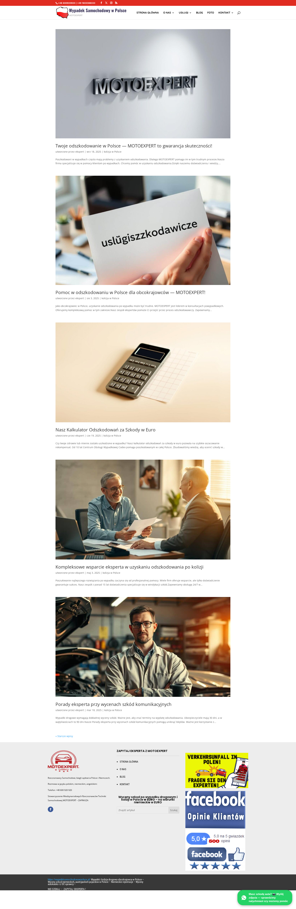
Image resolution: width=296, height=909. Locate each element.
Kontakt (224, 12)
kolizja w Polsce (112, 151)
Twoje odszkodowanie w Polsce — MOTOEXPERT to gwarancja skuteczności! (134, 146)
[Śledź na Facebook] (50, 809)
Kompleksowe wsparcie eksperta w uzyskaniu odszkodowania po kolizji (130, 567)
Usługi (183, 12)
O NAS (167, 12)
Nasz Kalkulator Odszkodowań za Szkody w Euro (106, 430)
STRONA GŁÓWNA (148, 12)
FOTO (210, 12)
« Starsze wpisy (64, 736)
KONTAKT (125, 784)
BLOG (122, 776)
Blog (199, 12)
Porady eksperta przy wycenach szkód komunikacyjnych (113, 704)
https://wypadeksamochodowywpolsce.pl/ (69, 879)
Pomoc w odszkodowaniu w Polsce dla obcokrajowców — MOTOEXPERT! (130, 292)
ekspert (79, 151)
